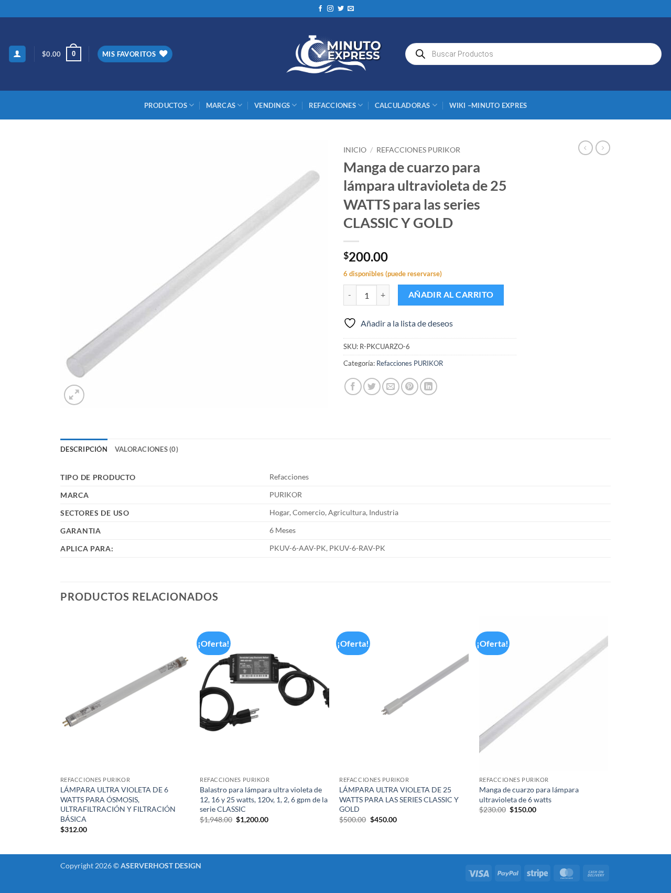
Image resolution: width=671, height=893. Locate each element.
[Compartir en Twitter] (372, 386)
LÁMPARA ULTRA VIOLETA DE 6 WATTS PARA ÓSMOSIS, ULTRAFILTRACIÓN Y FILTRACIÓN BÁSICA (118, 804)
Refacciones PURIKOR (418, 150)
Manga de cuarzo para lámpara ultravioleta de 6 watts (529, 794)
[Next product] (585, 147)
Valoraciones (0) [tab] (146, 449)
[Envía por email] (390, 386)
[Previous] (61, 734)
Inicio (354, 150)
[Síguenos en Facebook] (320, 9)
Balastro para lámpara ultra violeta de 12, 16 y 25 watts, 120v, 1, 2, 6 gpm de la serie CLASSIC (264, 799)
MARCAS (221, 105)
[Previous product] (603, 147)
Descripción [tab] (83, 449)
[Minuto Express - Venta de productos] (335, 54)
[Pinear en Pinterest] (409, 386)
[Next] (607, 734)
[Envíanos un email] (351, 9)
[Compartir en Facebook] (353, 386)
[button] (17, 54)
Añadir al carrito (451, 294)
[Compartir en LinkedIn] (428, 386)
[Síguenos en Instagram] (330, 9)
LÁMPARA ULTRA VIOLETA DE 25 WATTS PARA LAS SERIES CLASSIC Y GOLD (399, 799)
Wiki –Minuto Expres (488, 105)
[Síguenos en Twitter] (341, 9)
